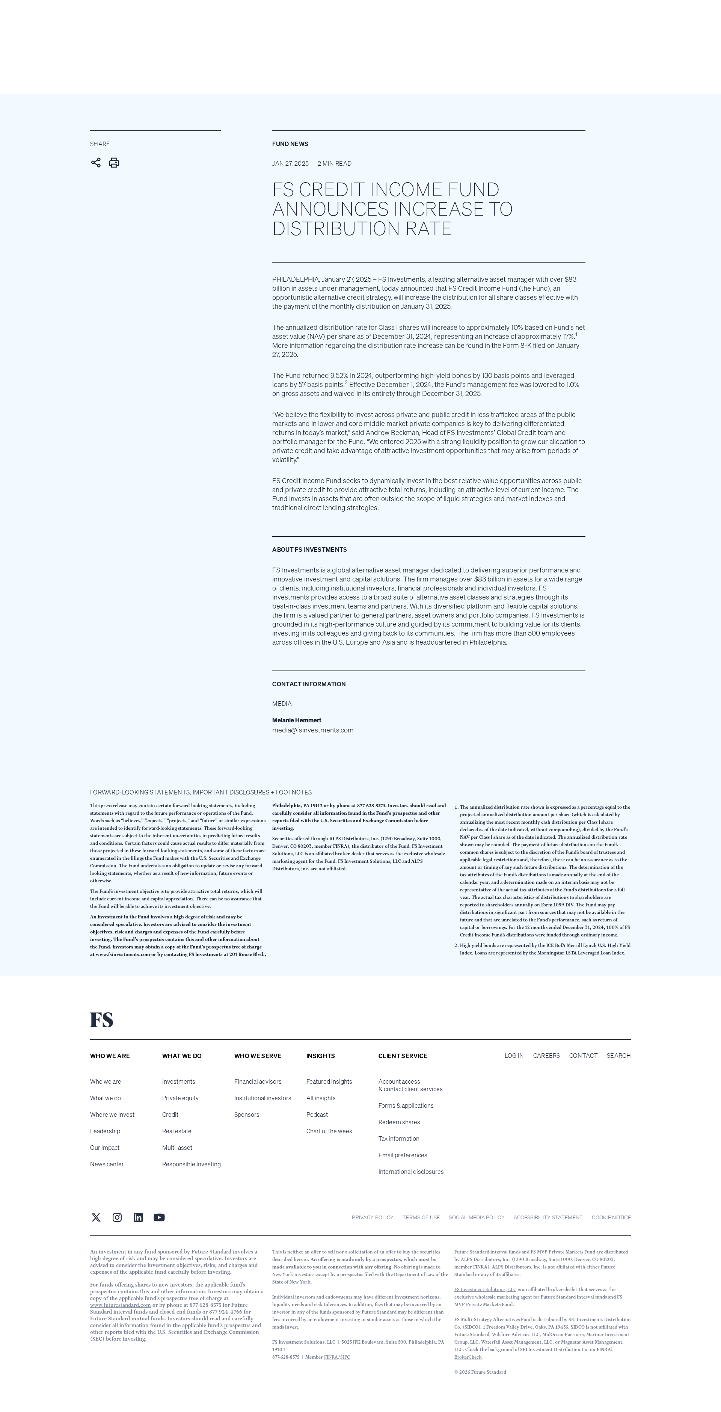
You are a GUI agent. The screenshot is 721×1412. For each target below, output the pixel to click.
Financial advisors (258, 1081)
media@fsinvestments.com (313, 729)
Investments (178, 1081)
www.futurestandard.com (120, 1305)
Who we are (105, 1081)
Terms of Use (421, 1217)
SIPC (345, 1357)
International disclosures (411, 1171)
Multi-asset (177, 1147)
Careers (546, 1055)
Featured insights (329, 1081)
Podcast (317, 1114)
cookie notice (611, 1217)
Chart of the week (329, 1131)
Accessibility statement (548, 1217)
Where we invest (112, 1114)
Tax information (399, 1138)
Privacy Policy (373, 1217)
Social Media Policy (477, 1217)
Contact (583, 1055)
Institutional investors (262, 1098)
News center (107, 1164)
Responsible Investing (191, 1164)
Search (619, 1055)
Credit (170, 1114)
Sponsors (246, 1114)
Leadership (105, 1131)
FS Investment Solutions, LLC (485, 1289)
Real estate (177, 1131)
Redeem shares (399, 1122)
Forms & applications (406, 1105)
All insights (321, 1098)
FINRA (331, 1357)
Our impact (104, 1147)
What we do (105, 1098)
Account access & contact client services (411, 1085)
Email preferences (403, 1155)
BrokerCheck (467, 1357)
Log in (514, 1055)
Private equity (180, 1098)
